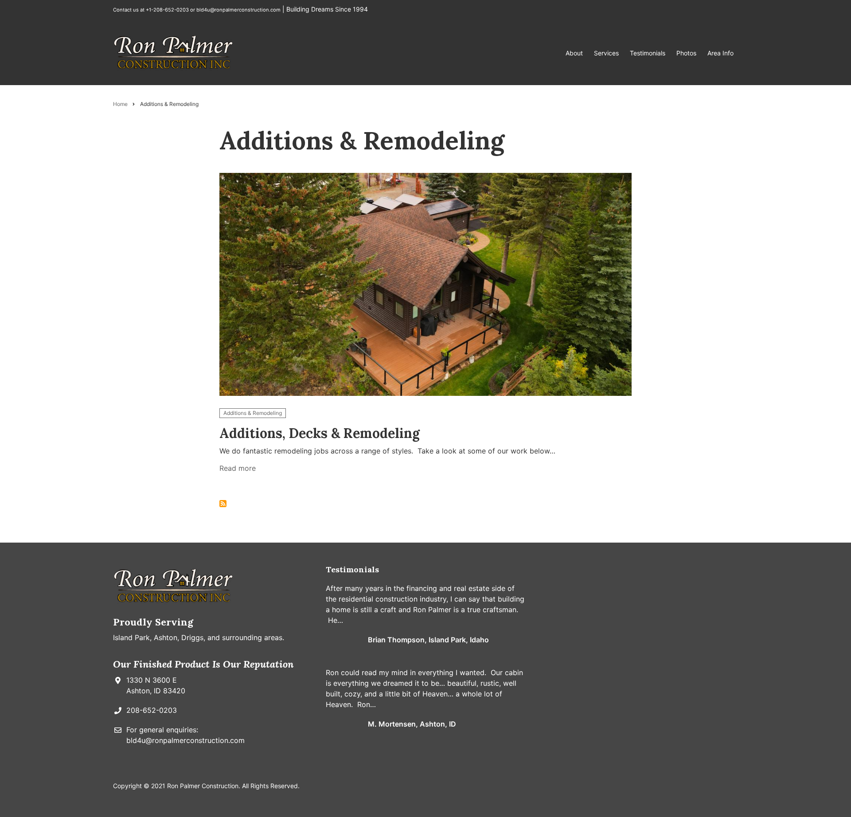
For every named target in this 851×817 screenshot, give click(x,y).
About (574, 53)
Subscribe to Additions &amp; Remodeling (222, 503)
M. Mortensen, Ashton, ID (412, 723)
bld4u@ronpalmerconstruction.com (238, 10)
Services (606, 53)
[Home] (173, 52)
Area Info (720, 53)
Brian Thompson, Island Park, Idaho (428, 639)
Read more (237, 470)
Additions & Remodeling (252, 413)
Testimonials (647, 53)
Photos (686, 53)
